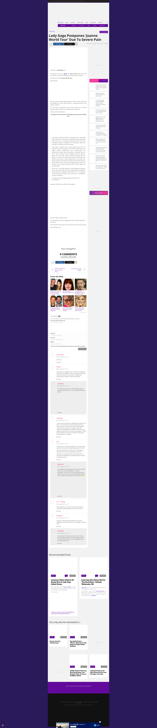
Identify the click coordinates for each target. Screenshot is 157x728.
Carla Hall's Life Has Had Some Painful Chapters (68, 309)
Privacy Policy (91, 701)
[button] (107, 22)
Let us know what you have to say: (57, 320)
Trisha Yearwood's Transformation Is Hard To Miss (79, 309)
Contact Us (85, 701)
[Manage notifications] (3, 725)
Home (67, 22)
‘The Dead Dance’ (100, 591)
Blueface (74, 25)
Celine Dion (81, 25)
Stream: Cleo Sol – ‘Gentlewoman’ (55, 642)
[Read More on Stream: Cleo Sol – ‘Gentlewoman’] (58, 630)
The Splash (70, 701)
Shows (72, 22)
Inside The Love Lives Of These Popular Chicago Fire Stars (55, 293)
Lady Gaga (83, 587)
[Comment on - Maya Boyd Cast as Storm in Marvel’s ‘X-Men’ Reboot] (99, 95)
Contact (100, 22)
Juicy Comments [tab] (103, 80)
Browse (60, 22)
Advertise (93, 22)
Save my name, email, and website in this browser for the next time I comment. (68, 346)
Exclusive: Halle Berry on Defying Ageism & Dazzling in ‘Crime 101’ (68, 1)
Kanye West (102, 25)
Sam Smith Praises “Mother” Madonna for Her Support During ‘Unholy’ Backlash (78, 643)
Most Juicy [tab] (94, 80)
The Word (75, 701)
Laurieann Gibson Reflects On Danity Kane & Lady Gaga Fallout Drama (62, 582)
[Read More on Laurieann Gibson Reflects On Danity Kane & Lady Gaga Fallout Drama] (63, 565)
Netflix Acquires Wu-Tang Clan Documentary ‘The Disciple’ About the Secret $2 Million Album (78, 673)
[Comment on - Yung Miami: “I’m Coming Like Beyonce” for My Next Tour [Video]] (99, 134)
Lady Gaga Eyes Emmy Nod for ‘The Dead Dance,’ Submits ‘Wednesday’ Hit (93, 582)
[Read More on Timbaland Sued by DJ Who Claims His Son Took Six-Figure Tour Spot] (98, 659)
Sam (107, 43)
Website (52, 341)
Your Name (52, 333)
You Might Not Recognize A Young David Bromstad (80, 293)
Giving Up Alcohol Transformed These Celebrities (55, 309)
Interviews (80, 22)
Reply (59, 362)
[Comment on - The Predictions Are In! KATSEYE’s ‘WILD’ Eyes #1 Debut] (99, 127)
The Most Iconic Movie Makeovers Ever (68, 292)
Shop (86, 22)
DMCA (80, 703)
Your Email (52, 337)
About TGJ (65, 701)
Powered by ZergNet (83, 312)
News (88, 25)
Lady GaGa (52, 31)
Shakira (94, 25)
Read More (93, 595)
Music (53, 575)
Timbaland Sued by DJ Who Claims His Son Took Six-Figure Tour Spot (98, 672)
